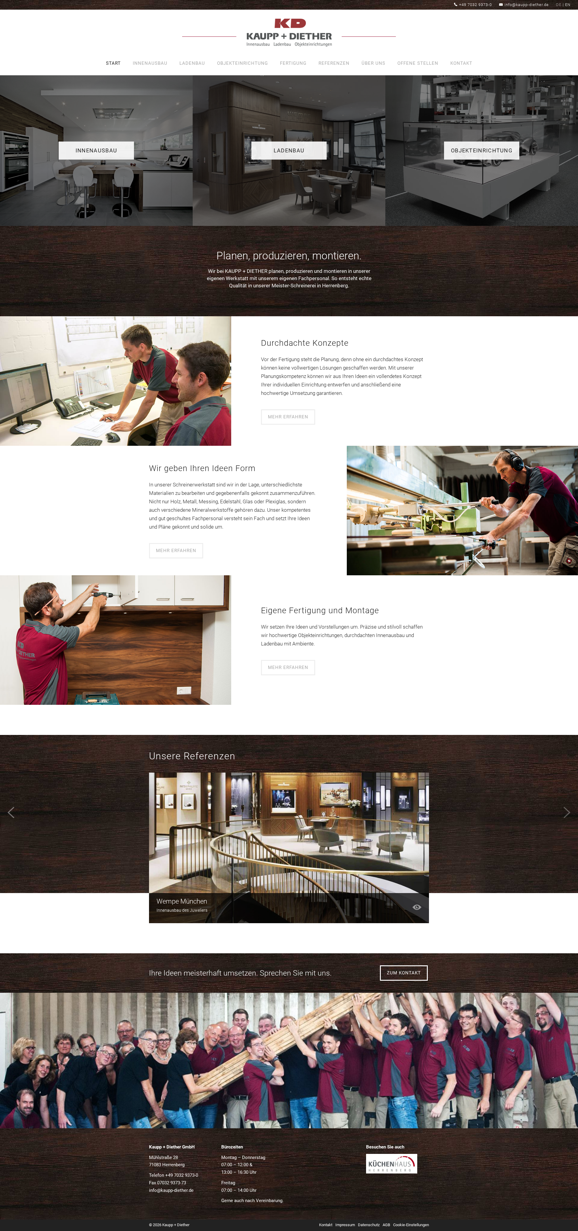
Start (113, 63)
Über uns (373, 63)
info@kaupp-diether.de (527, 4)
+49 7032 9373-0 (475, 4)
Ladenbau (192, 63)
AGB (386, 1225)
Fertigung (293, 63)
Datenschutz (369, 1225)
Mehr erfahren (288, 417)
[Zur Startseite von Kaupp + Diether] (289, 34)
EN (567, 4)
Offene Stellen (417, 63)
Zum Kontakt (404, 973)
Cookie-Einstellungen (411, 1225)
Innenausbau (150, 63)
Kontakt (461, 63)
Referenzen (334, 63)
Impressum (345, 1225)
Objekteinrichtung (242, 63)
